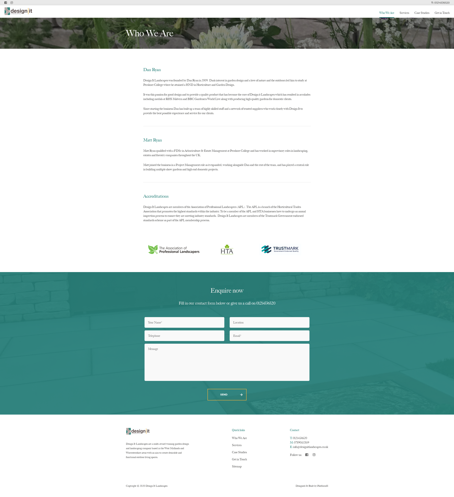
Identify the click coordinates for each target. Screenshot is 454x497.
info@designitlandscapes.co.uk (310, 447)
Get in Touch (442, 13)
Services (404, 13)
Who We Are (386, 13)
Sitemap (237, 466)
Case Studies (421, 13)
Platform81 (322, 485)
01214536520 (300, 438)
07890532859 (301, 442)
